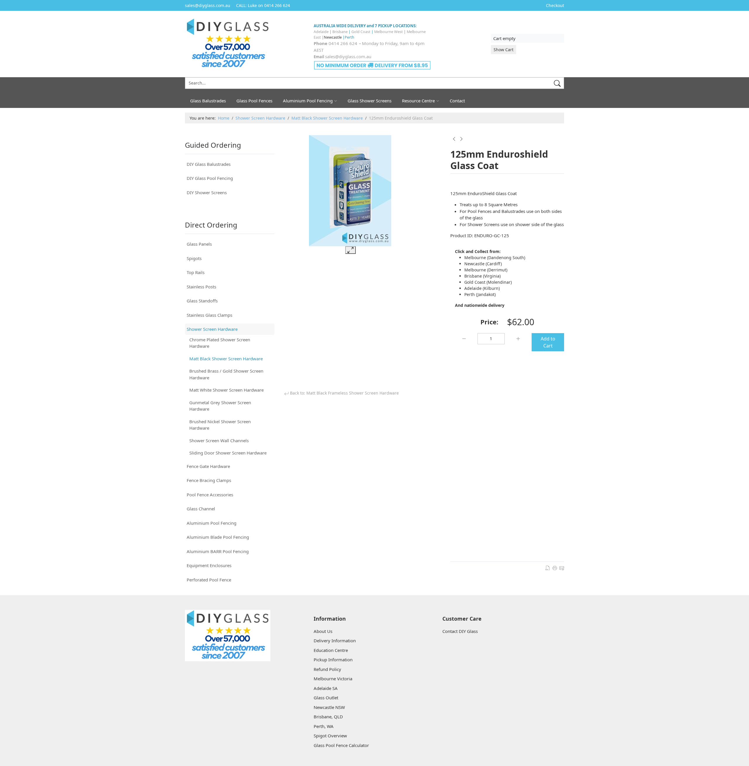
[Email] (561, 567)
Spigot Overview (330, 736)
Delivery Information (335, 640)
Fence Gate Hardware (208, 466)
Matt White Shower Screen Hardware (226, 390)
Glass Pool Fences (254, 101)
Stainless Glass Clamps (209, 315)
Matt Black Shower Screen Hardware (226, 359)
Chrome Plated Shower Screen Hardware (219, 343)
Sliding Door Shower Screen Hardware (228, 453)
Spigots (194, 258)
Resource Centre (418, 101)
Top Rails (196, 272)
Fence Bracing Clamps (209, 480)
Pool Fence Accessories (210, 495)
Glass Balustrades (208, 101)
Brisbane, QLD (328, 716)
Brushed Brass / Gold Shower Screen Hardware (226, 374)
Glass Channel (201, 509)
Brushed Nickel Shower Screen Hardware (220, 425)
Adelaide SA (326, 688)
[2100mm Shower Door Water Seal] (461, 139)
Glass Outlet (326, 697)
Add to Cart (548, 342)
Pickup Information (333, 659)
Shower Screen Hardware (212, 329)
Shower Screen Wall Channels (219, 440)
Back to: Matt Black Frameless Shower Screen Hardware (344, 393)
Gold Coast (360, 31)
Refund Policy (327, 669)
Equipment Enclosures (209, 565)
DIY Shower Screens (207, 192)
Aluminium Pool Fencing (211, 523)
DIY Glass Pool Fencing (210, 178)
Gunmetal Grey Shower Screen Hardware (220, 406)
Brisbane (340, 31)
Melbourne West (388, 31)
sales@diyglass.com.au (348, 56)
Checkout (555, 5)
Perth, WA (324, 726)
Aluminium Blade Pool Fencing (218, 537)
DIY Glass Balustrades (209, 164)
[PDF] (547, 567)
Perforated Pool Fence (209, 580)
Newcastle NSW (329, 707)
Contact (457, 101)
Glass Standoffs (202, 301)
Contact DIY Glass (460, 631)
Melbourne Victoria (333, 678)
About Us (323, 631)
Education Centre (331, 650)
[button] (270, 164)
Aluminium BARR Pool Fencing (218, 551)
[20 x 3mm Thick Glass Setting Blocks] (454, 139)
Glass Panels (199, 244)
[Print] (554, 567)
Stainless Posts (201, 287)
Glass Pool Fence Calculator (341, 745)
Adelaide (321, 31)
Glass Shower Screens (369, 101)
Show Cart (503, 49)
